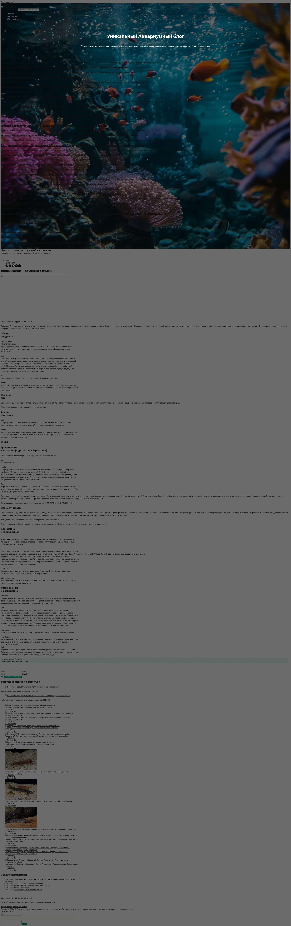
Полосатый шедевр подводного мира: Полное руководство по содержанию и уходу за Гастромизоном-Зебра (69, 135)
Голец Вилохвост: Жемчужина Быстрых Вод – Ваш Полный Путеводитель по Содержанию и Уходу (63, 106)
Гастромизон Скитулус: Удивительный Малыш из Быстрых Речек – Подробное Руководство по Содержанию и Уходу (74, 164)
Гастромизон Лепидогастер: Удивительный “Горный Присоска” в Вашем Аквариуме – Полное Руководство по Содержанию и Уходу (83, 213)
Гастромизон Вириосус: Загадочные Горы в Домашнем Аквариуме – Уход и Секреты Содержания (62, 242)
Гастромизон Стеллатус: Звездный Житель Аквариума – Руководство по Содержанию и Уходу (60, 155)
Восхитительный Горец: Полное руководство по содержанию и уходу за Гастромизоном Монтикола (64, 203)
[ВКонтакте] (6, 265)
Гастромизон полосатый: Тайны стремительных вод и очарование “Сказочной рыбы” (54, 184)
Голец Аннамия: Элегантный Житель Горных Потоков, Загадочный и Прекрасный (52, 116)
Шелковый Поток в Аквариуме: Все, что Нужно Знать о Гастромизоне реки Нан (50, 174)
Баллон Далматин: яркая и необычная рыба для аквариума (38, 57)
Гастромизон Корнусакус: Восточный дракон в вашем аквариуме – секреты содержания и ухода (61, 232)
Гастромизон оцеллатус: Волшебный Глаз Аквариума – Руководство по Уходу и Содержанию (59, 193)
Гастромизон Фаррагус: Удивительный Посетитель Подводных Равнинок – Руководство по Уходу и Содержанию (72, 145)
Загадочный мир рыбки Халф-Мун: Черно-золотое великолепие (41, 77)
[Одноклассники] (10, 265)
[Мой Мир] (16, 265)
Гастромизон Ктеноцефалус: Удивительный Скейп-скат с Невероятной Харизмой (52, 222)
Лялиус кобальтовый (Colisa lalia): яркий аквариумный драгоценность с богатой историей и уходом (64, 67)
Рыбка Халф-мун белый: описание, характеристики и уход (38, 96)
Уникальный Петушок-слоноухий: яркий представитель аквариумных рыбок (49, 87)
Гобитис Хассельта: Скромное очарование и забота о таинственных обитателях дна (54, 125)
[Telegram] (13, 265)
